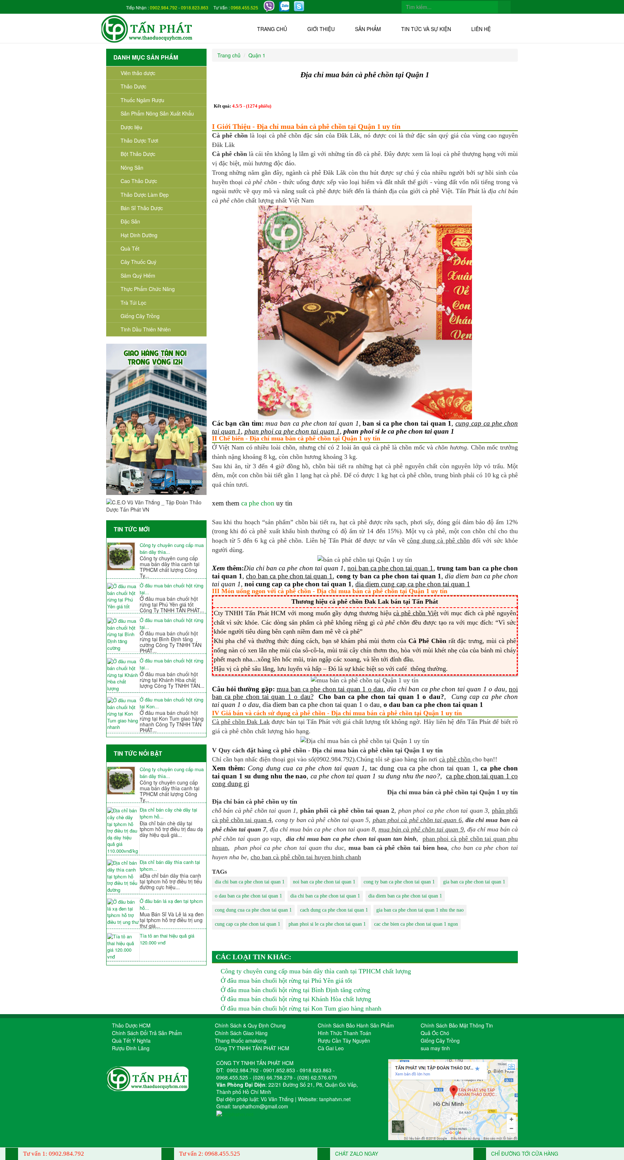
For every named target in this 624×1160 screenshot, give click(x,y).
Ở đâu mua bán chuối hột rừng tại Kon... (171, 703)
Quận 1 (256, 55)
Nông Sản (132, 167)
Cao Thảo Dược (139, 180)
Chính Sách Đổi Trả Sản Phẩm (147, 1033)
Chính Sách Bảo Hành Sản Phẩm (356, 1025)
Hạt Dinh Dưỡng (139, 235)
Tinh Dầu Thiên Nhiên (146, 329)
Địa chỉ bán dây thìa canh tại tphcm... (170, 865)
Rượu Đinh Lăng (131, 1048)
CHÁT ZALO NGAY (356, 1153)
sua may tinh (435, 1048)
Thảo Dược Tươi (139, 140)
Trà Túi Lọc (133, 302)
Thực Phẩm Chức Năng (148, 288)
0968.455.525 (244, 7)
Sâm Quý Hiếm (138, 275)
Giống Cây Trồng (140, 316)
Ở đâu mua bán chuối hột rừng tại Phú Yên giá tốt (286, 980)
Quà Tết (130, 248)
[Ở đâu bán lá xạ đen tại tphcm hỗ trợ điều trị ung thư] (123, 912)
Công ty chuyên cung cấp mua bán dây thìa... (172, 548)
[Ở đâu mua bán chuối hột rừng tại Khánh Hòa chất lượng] (123, 674)
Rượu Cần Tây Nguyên (344, 1040)
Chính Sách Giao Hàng (241, 1033)
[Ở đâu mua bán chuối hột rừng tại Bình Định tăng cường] (123, 634)
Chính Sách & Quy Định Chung (250, 1025)
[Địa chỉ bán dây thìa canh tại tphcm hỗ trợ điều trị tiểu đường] (123, 876)
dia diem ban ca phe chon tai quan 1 (405, 896)
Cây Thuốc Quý (138, 261)
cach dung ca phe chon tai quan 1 (334, 910)
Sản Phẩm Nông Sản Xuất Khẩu (157, 113)
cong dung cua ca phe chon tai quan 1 (253, 910)
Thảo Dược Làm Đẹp (145, 194)
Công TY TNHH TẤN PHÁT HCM (252, 1048)
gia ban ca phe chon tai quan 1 (474, 882)
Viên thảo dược (138, 73)
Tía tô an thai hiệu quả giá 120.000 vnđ (167, 939)
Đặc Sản (130, 221)
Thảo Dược (133, 86)
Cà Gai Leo (331, 1048)
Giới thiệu (321, 28)
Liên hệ (481, 28)
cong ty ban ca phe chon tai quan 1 (399, 882)
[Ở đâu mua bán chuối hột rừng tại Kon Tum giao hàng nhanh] (123, 713)
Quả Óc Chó (435, 1033)
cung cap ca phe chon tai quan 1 (247, 924)
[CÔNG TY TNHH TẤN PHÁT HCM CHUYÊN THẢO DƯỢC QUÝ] (147, 28)
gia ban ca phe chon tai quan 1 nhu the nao (420, 910)
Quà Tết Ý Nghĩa (131, 1040)
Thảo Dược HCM (131, 1025)
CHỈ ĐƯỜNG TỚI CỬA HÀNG (524, 1153)
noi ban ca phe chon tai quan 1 (324, 882)
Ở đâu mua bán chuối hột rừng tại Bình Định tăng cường (295, 990)
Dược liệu (131, 127)
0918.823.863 (194, 7)
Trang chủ (272, 28)
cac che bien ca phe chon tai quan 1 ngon (416, 924)
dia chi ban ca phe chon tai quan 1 (250, 882)
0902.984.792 (163, 7)
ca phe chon (257, 503)
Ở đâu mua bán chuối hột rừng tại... (171, 589)
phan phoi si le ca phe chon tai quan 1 (327, 924)
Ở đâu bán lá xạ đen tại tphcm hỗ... (171, 904)
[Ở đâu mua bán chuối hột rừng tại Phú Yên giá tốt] (123, 596)
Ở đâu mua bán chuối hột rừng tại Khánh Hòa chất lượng (296, 999)
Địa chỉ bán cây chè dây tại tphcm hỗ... (168, 813)
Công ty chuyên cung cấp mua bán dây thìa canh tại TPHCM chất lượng (316, 971)
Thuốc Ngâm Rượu (142, 100)
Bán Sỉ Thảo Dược (142, 208)
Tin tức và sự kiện (426, 28)
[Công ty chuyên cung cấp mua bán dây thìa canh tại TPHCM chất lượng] (123, 556)
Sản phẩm (368, 28)
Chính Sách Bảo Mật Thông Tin (457, 1025)
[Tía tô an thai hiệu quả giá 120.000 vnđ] (123, 947)
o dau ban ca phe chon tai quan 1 (248, 896)
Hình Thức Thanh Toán (344, 1033)
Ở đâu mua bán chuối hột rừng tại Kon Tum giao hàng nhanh (301, 1008)
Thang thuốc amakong (240, 1040)
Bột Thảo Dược (138, 153)
